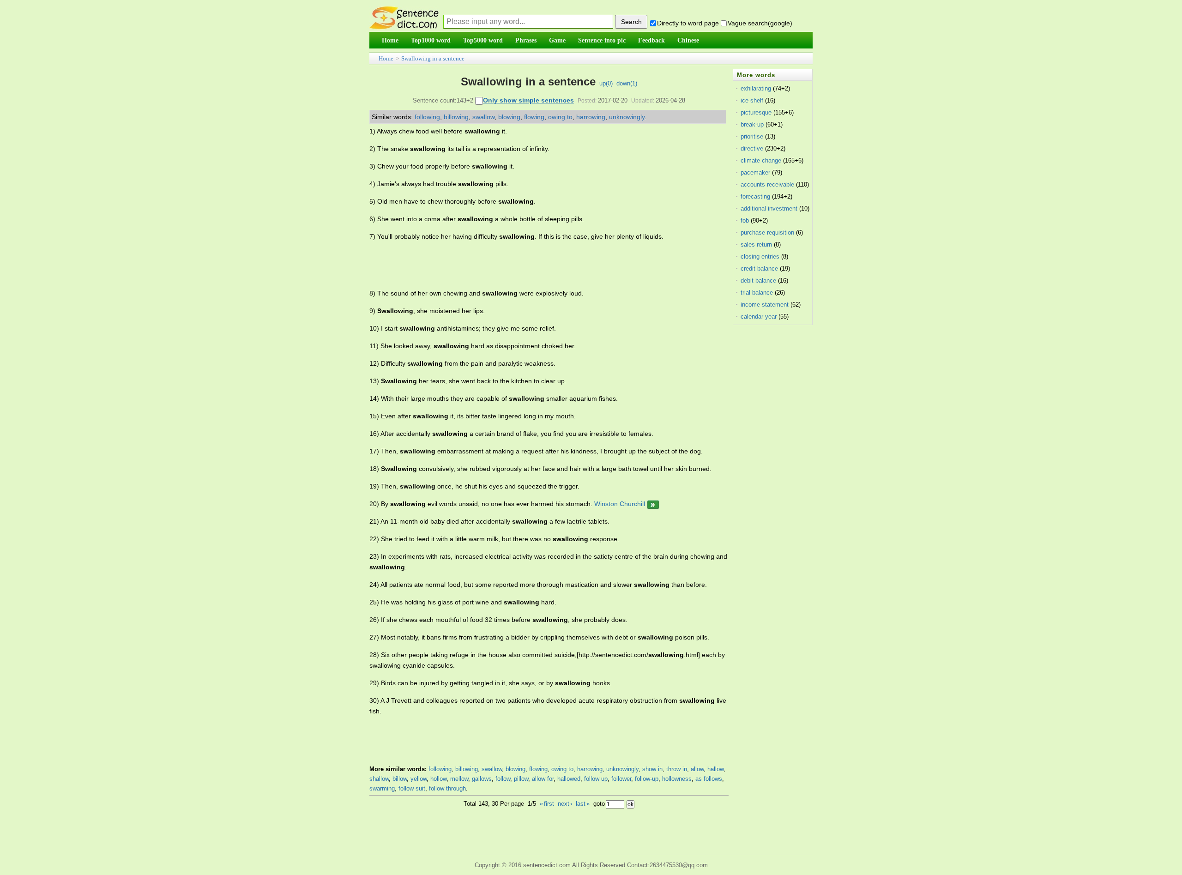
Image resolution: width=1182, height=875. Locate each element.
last (583, 803)
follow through (447, 788)
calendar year (759, 316)
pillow (521, 778)
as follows (708, 778)
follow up (596, 778)
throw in (676, 769)
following (427, 117)
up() (606, 83)
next (565, 803)
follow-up (646, 778)
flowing (534, 117)
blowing (509, 117)
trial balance (757, 292)
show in (652, 769)
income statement (765, 304)
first (547, 803)
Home (386, 58)
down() (626, 83)
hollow (438, 778)
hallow (715, 769)
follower (621, 778)
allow (697, 769)
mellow (459, 778)
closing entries (760, 256)
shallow (379, 778)
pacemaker (755, 172)
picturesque (756, 112)
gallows (482, 778)
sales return (756, 244)
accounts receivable (767, 184)
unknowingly (627, 117)
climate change (761, 160)
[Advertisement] (537, 265)
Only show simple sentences (528, 100)
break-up (752, 124)
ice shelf (752, 100)
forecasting (755, 196)
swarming (382, 788)
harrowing (590, 117)
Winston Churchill (619, 503)
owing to (560, 117)
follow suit (411, 788)
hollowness (677, 778)
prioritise (752, 136)
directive (752, 148)
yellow (418, 778)
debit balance (758, 280)
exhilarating (756, 88)
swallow (483, 117)
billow (399, 778)
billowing (456, 117)
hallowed (568, 778)
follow (502, 778)
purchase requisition (767, 232)
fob (745, 220)
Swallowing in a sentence (432, 58)
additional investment (769, 208)
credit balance (759, 268)
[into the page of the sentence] (653, 503)
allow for (543, 778)
